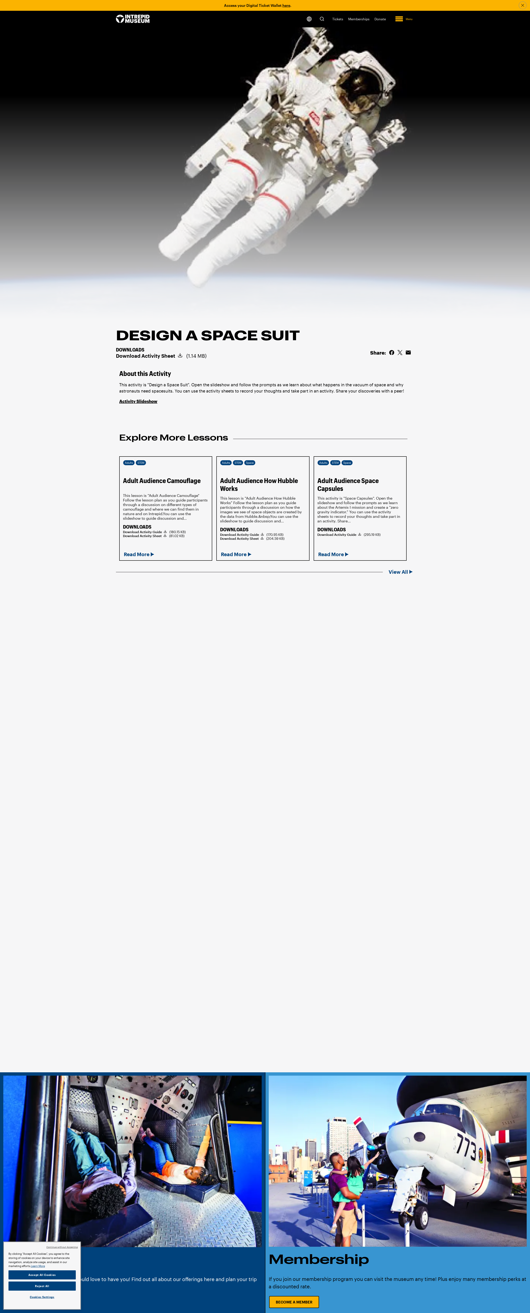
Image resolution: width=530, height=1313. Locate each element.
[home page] (133, 19)
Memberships (359, 19)
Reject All (42, 1286)
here (286, 5)
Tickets (337, 19)
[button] (322, 19)
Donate (380, 19)
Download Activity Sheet (145, 356)
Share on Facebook (391, 352)
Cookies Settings (42, 1297)
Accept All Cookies (42, 1275)
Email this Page (408, 352)
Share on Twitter (400, 352)
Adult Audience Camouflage (162, 480)
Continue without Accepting (62, 1247)
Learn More (38, 1266)
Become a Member (294, 1302)
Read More (136, 554)
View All (398, 572)
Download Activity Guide (142, 532)
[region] (42, 1276)
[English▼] (309, 19)
